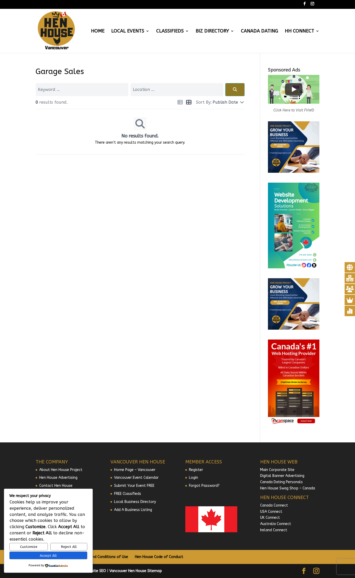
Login (193, 477)
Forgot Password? (204, 485)
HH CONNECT (299, 31)
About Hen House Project (60, 470)
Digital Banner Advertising (282, 476)
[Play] (294, 89)
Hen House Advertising (58, 477)
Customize (28, 547)
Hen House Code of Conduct (159, 557)
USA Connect (271, 511)
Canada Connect (274, 505)
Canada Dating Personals (281, 482)
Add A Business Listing (133, 510)
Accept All (48, 555)
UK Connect (270, 517)
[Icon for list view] (180, 103)
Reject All (69, 547)
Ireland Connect (273, 530)
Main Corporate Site (277, 470)
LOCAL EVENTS (127, 31)
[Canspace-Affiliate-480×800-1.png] (293, 424)
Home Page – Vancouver (134, 470)
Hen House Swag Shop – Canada (287, 488)
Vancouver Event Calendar (136, 477)
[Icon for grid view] (188, 103)
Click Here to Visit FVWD (293, 110)
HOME (97, 31)
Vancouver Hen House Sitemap (135, 571)
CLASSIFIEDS (170, 31)
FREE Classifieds (127, 493)
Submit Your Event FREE (134, 485)
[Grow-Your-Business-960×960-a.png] (293, 171)
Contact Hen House (56, 485)
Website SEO (95, 571)
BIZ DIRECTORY (212, 31)
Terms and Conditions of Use (103, 557)
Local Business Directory (135, 502)
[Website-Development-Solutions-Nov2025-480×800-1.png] (293, 267)
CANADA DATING (259, 31)
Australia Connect (275, 524)
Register (196, 470)
